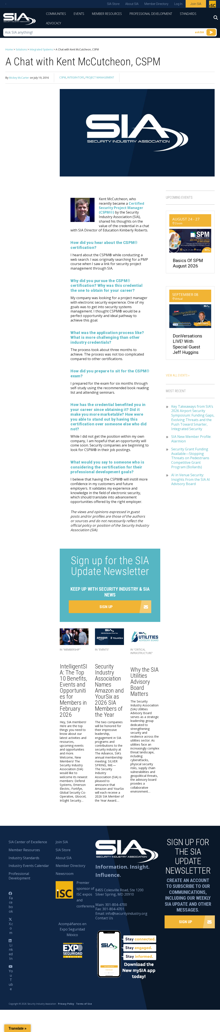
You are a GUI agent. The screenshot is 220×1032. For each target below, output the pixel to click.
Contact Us (104, 918)
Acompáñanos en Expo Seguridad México (72, 929)
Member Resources (107, 14)
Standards (188, 14)
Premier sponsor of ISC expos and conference (213, 5)
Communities (56, 14)
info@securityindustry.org (126, 913)
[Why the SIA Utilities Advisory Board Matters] (144, 637)
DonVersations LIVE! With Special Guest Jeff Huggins (187, 344)
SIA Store (113, 4)
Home (9, 49)
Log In (178, 4)
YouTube (11, 980)
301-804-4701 (113, 909)
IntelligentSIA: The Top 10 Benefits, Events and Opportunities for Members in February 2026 (73, 690)
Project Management (100, 77)
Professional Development (151, 14)
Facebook (11, 905)
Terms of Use (84, 1003)
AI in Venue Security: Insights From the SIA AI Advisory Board (190, 479)
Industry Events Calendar (29, 865)
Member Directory (156, 4)
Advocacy (53, 23)
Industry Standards (24, 858)
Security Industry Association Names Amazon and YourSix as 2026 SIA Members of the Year (109, 690)
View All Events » (177, 375)
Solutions (21, 49)
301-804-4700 (116, 904)
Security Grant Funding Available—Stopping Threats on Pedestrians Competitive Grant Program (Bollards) (190, 458)
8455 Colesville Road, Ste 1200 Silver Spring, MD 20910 (119, 892)
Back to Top (198, 1007)
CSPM (62, 77)
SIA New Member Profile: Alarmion (191, 438)
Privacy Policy (66, 1003)
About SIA (132, 4)
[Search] (213, 19)
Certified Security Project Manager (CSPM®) (121, 208)
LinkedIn (11, 952)
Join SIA (195, 4)
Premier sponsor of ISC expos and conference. (85, 894)
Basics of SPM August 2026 (188, 263)
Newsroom (64, 873)
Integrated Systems (41, 49)
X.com (11, 928)
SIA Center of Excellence (28, 842)
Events (79, 14)
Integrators (75, 77)
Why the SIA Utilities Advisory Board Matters (144, 681)
